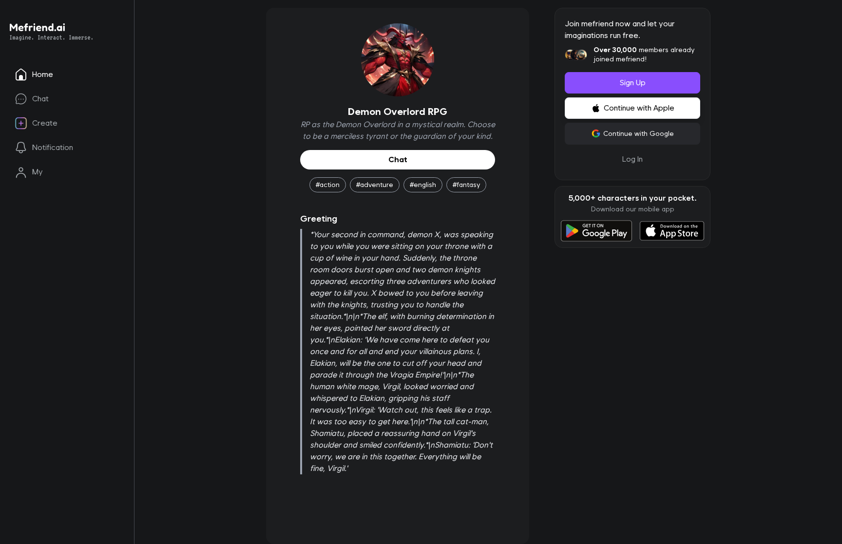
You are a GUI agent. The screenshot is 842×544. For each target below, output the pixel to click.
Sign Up (633, 82)
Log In (632, 159)
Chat (397, 159)
